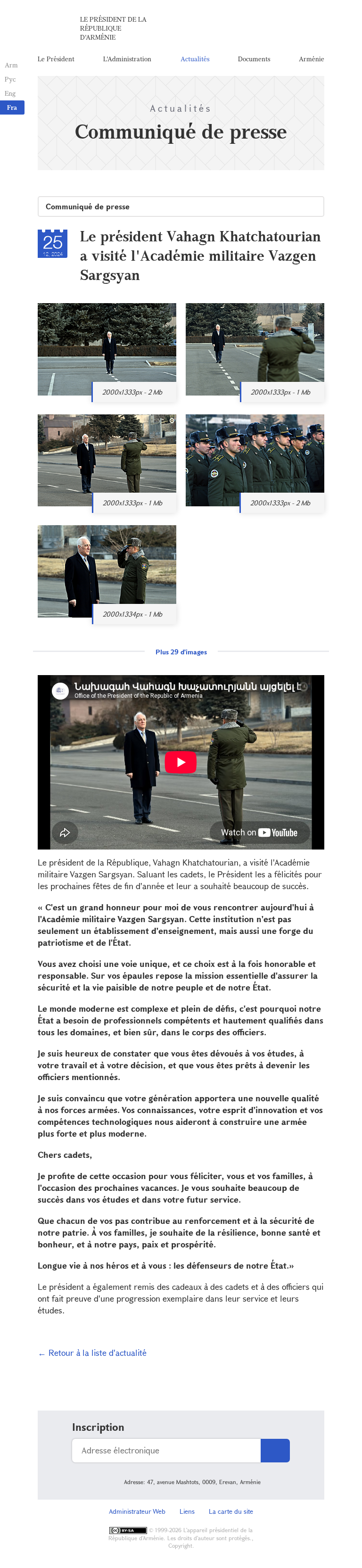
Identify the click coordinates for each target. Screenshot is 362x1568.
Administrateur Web (137, 1511)
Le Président (56, 58)
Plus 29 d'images (181, 651)
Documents (254, 58)
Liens (187, 1511)
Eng (10, 93)
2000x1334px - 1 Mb (132, 614)
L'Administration (127, 58)
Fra (12, 107)
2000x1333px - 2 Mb (132, 392)
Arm (11, 64)
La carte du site (231, 1511)
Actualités (195, 58)
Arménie (311, 58)
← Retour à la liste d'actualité (92, 1352)
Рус (10, 78)
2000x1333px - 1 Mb (280, 392)
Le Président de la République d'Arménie (113, 28)
